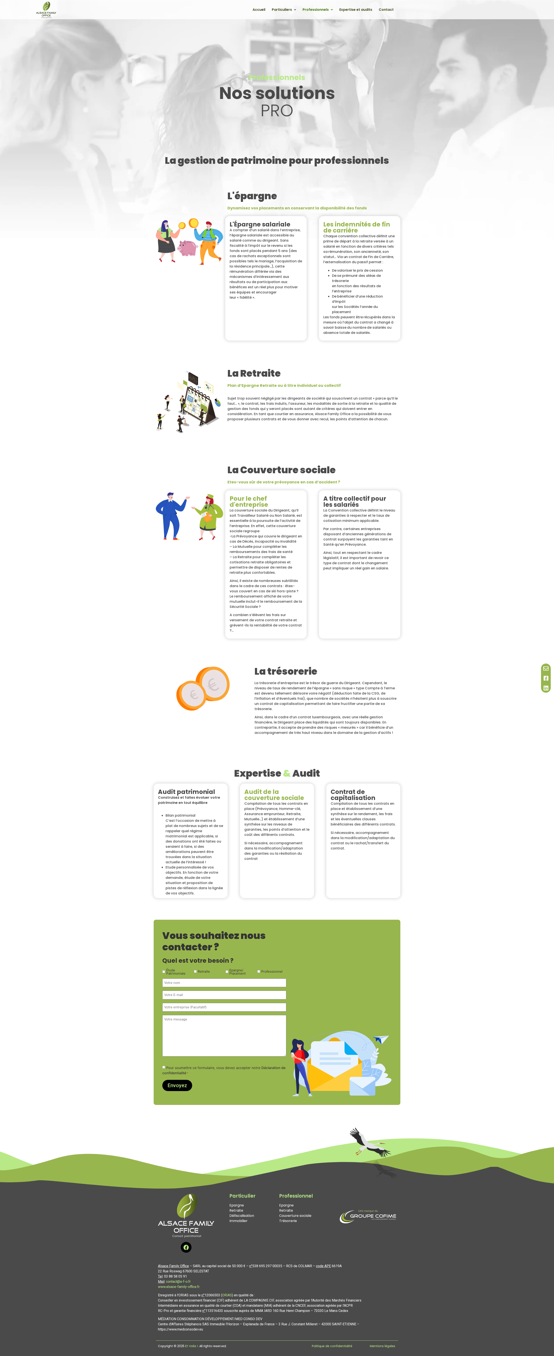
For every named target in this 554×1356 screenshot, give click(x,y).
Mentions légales (382, 1346)
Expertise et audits (355, 9)
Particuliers (282, 9)
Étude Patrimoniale (175, 972)
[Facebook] (186, 1247)
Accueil (259, 9)
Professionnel (272, 971)
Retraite (204, 971)
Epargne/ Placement (237, 972)
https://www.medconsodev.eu (180, 1329)
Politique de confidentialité (332, 1346)
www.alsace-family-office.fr (178, 1287)
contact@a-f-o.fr (178, 1282)
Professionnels (316, 9)
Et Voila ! (191, 1346)
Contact (386, 9)
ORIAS (227, 1295)
